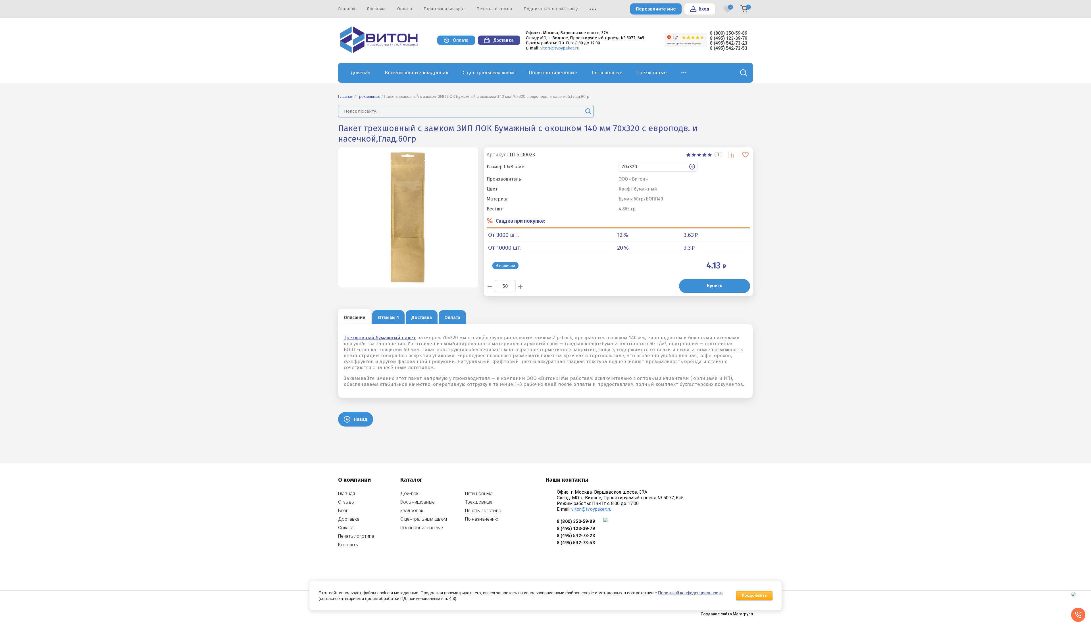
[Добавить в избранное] (745, 155)
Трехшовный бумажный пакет (380, 338)
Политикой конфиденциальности (690, 592)
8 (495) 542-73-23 (728, 43)
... (684, 71)
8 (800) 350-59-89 (728, 33)
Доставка (421, 317)
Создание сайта (716, 614)
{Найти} (588, 111)
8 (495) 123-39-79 (728, 38)
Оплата (452, 317)
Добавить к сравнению (731, 154)
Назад (360, 419)
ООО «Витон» (633, 179)
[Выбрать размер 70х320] (684, 167)
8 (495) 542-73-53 (728, 48)
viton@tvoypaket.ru (560, 48)
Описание (354, 317)
